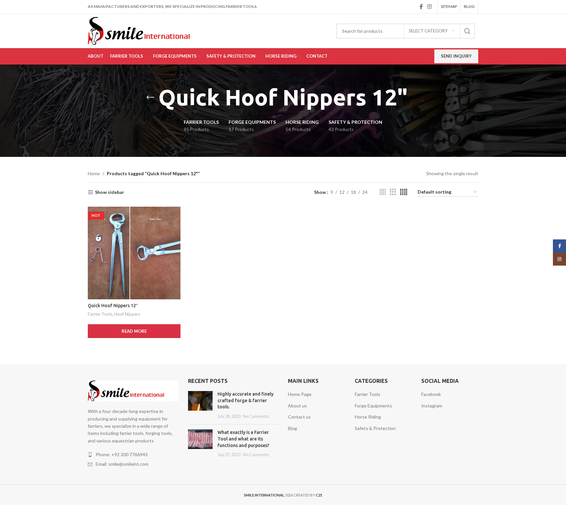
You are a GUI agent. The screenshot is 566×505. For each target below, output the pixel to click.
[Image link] (133, 390)
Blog (292, 428)
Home (94, 173)
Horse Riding (368, 417)
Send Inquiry (456, 56)
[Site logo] (148, 30)
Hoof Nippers (127, 314)
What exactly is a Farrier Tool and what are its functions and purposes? (243, 439)
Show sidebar (109, 192)
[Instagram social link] (429, 6)
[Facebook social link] (421, 6)
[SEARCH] (467, 31)
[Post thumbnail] (200, 405)
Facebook (431, 394)
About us (297, 405)
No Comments (256, 416)
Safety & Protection (375, 428)
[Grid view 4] (403, 192)
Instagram (431, 405)
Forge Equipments (373, 405)
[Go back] (150, 97)
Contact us (299, 417)
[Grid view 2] (383, 192)
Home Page (299, 394)
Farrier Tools (100, 314)
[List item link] (133, 454)
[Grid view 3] (393, 192)
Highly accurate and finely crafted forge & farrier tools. (245, 400)
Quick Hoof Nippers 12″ (113, 305)
